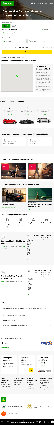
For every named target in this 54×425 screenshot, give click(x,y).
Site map (13, 421)
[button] (16, 76)
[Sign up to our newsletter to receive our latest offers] (31, 370)
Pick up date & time (7, 38)
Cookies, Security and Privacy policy (19, 422)
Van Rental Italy (11, 57)
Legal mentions (19, 421)
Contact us (31, 422)
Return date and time (33, 38)
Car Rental (3, 57)
